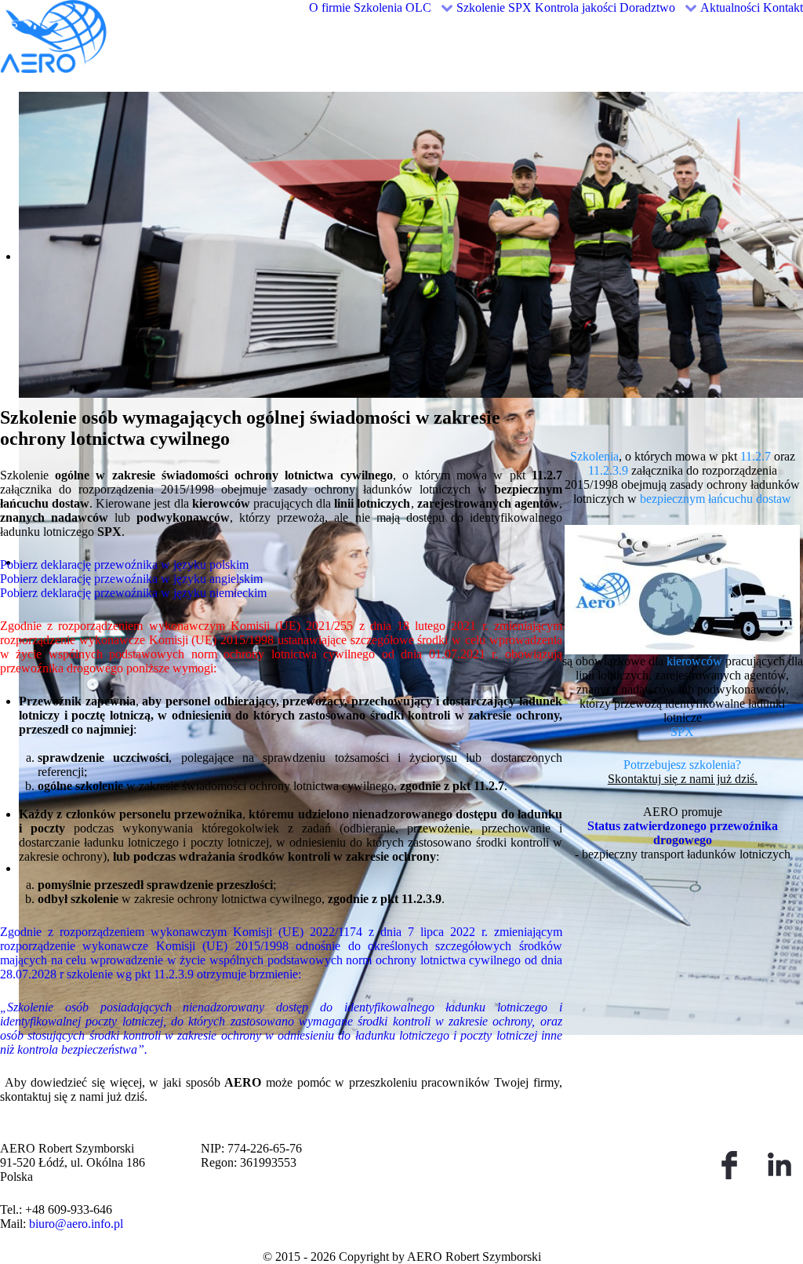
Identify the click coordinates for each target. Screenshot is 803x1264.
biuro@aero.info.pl (76, 1223)
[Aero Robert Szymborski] (108, 35)
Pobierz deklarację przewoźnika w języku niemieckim (133, 592)
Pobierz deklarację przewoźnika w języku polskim (124, 564)
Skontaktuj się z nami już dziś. (683, 778)
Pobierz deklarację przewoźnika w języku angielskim (131, 578)
